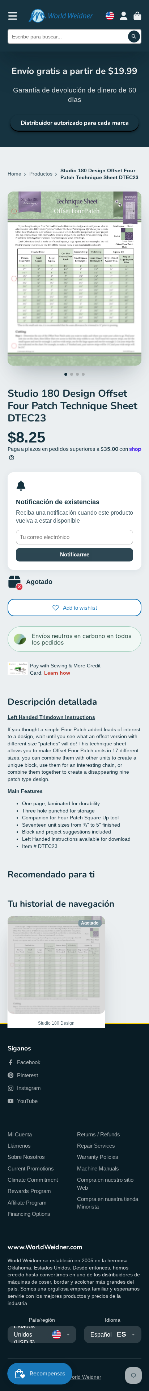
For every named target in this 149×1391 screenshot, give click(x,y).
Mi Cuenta (20, 1134)
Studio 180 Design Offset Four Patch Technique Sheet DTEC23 (56, 996)
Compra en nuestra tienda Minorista (107, 1203)
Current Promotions (31, 1168)
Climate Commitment (33, 1180)
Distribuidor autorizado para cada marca (75, 123)
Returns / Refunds (98, 1134)
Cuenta (123, 16)
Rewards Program (29, 1191)
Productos (40, 174)
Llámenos (19, 1146)
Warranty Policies (97, 1157)
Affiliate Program (27, 1202)
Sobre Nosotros (26, 1157)
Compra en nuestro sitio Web (105, 1184)
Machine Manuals (98, 1168)
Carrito (137, 16)
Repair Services (96, 1146)
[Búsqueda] (134, 36)
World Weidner (84, 1377)
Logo (60, 16)
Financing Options (29, 1214)
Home (14, 174)
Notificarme (74, 554)
